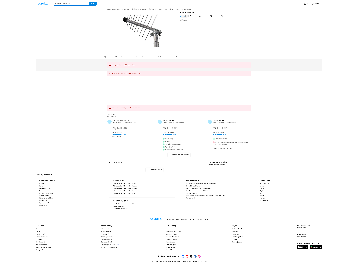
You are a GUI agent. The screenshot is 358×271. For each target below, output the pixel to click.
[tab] (118, 57)
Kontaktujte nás (301, 228)
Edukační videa (170, 247)
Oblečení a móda (264, 200)
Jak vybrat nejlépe (119, 201)
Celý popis (183, 20)
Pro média (39, 239)
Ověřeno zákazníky (237, 229)
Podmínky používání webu (199, 261)
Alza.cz (134, 123)
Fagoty (41, 186)
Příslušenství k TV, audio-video (139, 9)
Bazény (262, 188)
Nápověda (169, 250)
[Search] (105, 57)
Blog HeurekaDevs (41, 245)
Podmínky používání (41, 234)
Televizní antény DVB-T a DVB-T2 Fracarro (125, 184)
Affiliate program (171, 245)
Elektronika (117, 9)
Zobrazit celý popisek (154, 169)
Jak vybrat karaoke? (118, 206)
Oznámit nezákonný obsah (43, 247)
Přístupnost (39, 250)
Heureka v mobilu (106, 232)
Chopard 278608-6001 (192, 193)
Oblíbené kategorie (46, 180)
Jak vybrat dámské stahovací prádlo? (123, 204)
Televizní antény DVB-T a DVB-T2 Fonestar (125, 186)
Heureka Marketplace (172, 237)
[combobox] (71, 4)
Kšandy (41, 184)
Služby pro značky (171, 239)
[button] (118, 57)
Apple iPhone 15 (264, 184)
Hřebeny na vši (43, 200)
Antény (160, 9)
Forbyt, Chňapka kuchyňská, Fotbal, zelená (198, 188)
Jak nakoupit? (105, 229)
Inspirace (234, 239)
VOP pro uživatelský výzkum (109, 247)
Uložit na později (218, 16)
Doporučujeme (265, 180)
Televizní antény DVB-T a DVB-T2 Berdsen (125, 191)
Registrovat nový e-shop (173, 232)
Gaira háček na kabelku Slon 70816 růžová (198, 191)
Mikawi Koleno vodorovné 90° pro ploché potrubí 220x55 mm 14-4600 (205, 196)
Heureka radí (105, 234)
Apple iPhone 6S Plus (45, 196)
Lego (261, 193)
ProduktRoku (236, 234)
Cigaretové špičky (44, 203)
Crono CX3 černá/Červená (193, 186)
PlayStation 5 (263, 191)
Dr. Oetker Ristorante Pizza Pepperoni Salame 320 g (201, 184)
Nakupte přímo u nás (107, 237)
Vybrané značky (118, 180)
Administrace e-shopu (172, 229)
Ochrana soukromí (106, 242)
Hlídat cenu (205, 16)
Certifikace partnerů (238, 237)
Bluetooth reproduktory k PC (47, 198)
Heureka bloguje (40, 242)
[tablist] (169, 57)
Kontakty (38, 232)
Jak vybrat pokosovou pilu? (120, 209)
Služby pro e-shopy (172, 234)
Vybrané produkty (192, 180)
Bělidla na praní (43, 205)
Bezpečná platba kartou (108, 245)
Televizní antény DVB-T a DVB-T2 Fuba (124, 193)
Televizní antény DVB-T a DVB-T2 (172, 9)
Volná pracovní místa (42, 237)
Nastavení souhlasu (107, 239)
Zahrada (262, 196)
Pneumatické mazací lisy (46, 193)
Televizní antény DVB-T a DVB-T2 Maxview (125, 188)
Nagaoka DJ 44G (190, 198)
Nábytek (262, 198)
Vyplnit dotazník (301, 237)
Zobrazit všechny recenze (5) (179, 155)
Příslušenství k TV (153, 9)
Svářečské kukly (44, 191)
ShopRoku (235, 232)
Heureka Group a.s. (170, 261)
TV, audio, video (126, 9)
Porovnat (195, 16)
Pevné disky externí (45, 188)
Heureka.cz (110, 9)
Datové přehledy (171, 242)
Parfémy (262, 186)
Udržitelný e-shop (237, 242)
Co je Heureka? (40, 229)
